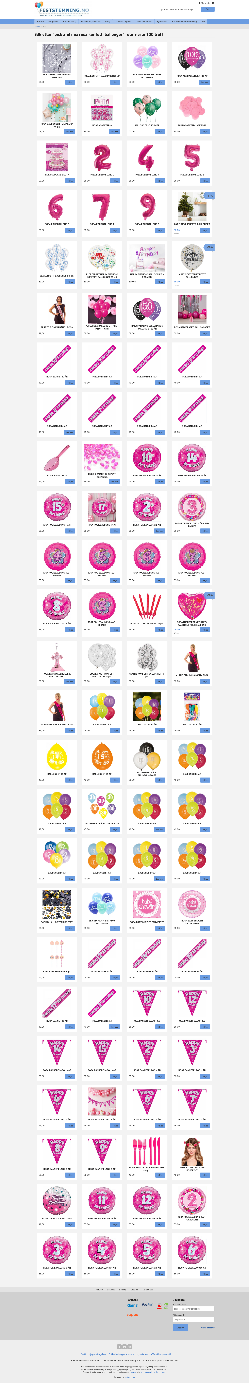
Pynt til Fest (162, 21)
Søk (208, 9)
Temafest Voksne (144, 21)
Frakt (83, 1354)
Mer (203, 21)
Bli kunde (111, 1289)
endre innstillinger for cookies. (153, 1372)
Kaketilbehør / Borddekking (184, 21)
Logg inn (134, 1289)
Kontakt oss (148, 1289)
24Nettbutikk (129, 1377)
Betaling (123, 1289)
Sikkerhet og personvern (121, 1354)
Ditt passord (178, 1315)
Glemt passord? (208, 1327)
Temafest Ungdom (123, 21)
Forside (40, 21)
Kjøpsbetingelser (97, 1354)
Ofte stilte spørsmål (161, 1354)
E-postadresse (179, 1304)
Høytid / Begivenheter (91, 21)
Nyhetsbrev (142, 1354)
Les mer (133, 1372)
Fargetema (53, 21)
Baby (107, 21)
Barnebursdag (69, 21)
